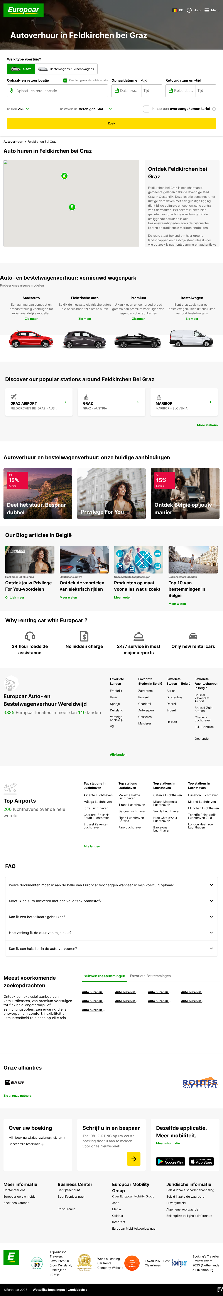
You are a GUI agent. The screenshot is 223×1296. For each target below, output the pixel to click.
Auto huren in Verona (127, 1001)
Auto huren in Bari (193, 992)
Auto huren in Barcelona (127, 992)
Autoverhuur (13, 141)
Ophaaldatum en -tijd (129, 80)
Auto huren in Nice (193, 1001)
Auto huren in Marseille (94, 1010)
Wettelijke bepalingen (49, 1289)
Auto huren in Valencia (94, 1001)
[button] (72, 207)
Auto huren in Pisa (94, 992)
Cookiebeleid (78, 1289)
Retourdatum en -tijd (183, 80)
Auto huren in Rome (160, 992)
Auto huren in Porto (160, 1001)
